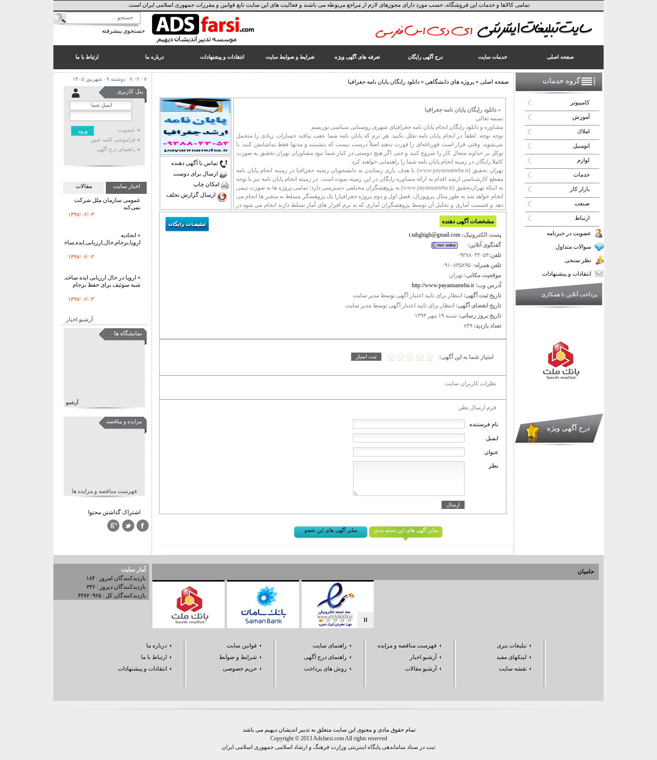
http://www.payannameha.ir (443, 285)
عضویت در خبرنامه (569, 233)
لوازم (583, 160)
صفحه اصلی (494, 81)
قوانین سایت (242, 645)
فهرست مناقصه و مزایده (407, 645)
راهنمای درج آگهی (116, 149)
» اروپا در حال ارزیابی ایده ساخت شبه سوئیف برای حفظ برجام (101, 274)
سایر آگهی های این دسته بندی (406, 530)
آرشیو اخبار (79, 319)
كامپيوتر (580, 102)
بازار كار (580, 189)
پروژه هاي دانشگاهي (449, 81)
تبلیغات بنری (512, 645)
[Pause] (365, 620)
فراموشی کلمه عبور (113, 139)
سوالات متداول (573, 246)
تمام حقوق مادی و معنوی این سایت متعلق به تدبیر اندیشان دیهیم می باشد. (328, 729)
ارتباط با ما (154, 657)
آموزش (581, 117)
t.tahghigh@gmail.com (434, 234)
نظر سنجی (578, 260)
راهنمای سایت (330, 645)
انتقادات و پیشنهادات (566, 273)
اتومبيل (581, 145)
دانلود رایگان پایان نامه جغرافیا (383, 81)
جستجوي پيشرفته (123, 30)
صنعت (582, 203)
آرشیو (72, 402)
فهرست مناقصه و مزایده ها (104, 491)
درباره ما (156, 645)
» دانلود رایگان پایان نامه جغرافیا (463, 109)
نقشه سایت (513, 668)
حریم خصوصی (240, 668)
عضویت (126, 130)
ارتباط (582, 218)
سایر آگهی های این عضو (330, 530)
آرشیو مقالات (421, 668)
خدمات (581, 174)
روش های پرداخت (325, 668)
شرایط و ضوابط (238, 657)
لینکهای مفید (511, 657)
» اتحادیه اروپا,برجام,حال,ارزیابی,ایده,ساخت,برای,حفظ (86, 232)
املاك (583, 131)
